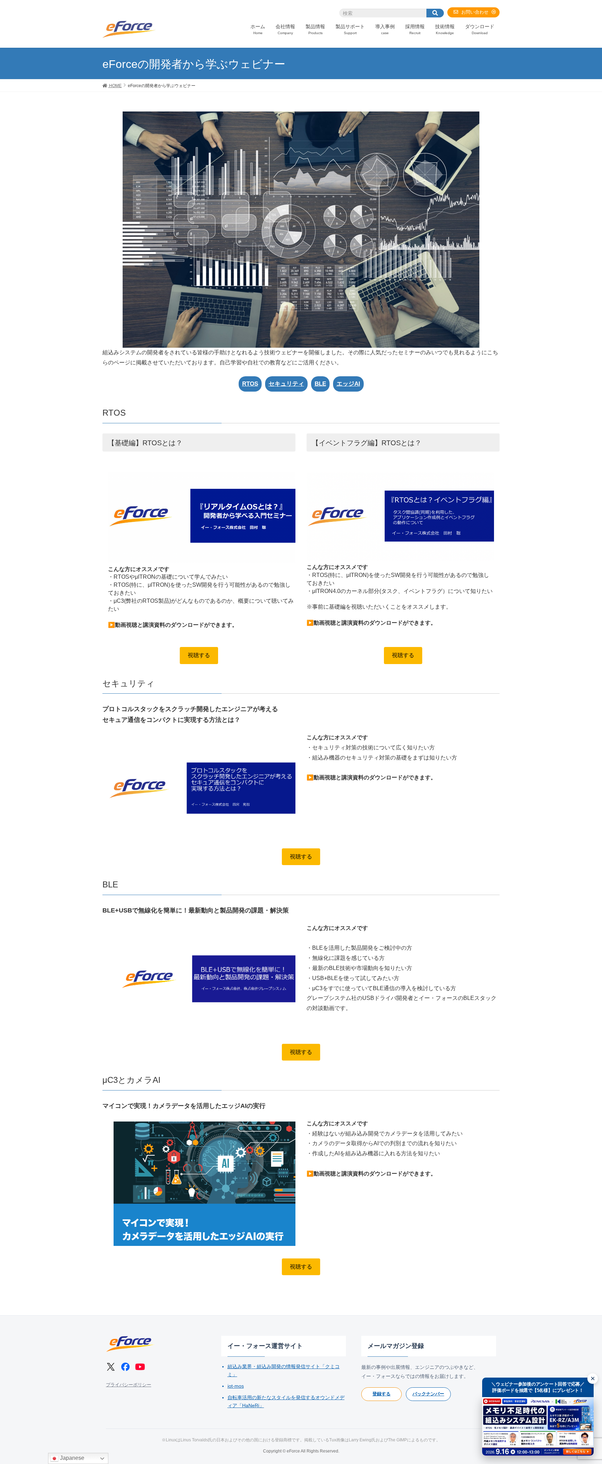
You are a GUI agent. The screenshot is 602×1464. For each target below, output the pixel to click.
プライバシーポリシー (128, 1384)
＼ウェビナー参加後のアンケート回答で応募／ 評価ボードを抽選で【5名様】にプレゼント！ (538, 1387)
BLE (320, 383)
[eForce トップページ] (130, 1344)
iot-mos (235, 1386)
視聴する (199, 655)
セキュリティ (286, 383)
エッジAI (348, 383)
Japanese (71, 1458)
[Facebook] (125, 1367)
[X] (111, 1367)
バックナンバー (428, 1393)
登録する (381, 1393)
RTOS (250, 383)
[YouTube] (140, 1367)
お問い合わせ (475, 12)
